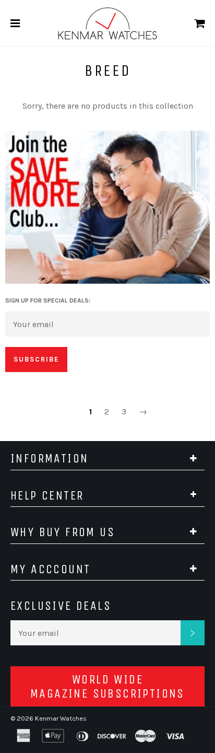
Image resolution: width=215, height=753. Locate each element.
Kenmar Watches (61, 718)
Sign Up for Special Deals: (47, 300)
